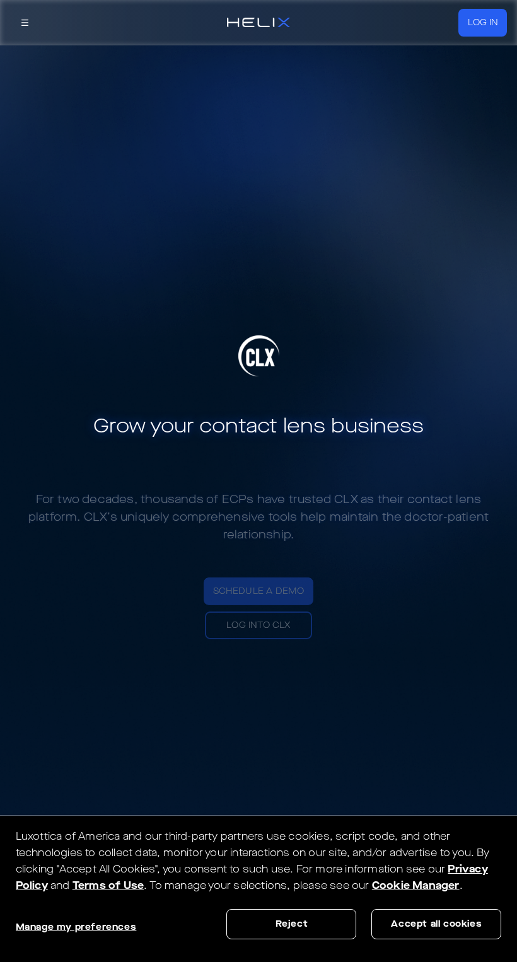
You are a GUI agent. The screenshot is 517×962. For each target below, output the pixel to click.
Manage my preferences (76, 927)
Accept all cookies (436, 924)
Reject (292, 924)
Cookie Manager (416, 885)
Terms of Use (108, 885)
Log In (483, 22)
